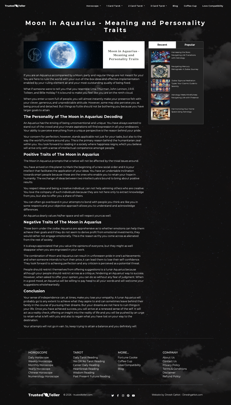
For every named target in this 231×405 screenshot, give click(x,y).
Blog (175, 6)
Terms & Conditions (175, 368)
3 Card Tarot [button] (158, 6)
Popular (190, 44)
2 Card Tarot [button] (135, 6)
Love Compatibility (212, 6)
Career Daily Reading (86, 365)
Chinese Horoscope (40, 372)
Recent (162, 44)
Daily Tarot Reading (85, 357)
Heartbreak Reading (86, 368)
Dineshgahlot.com (192, 394)
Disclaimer (169, 372)
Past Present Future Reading (91, 376)
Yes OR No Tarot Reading (89, 361)
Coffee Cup (190, 6)
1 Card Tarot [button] (114, 6)
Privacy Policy (171, 365)
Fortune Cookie (128, 357)
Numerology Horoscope (43, 376)
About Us (168, 357)
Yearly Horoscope (39, 368)
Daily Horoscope (38, 357)
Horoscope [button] (92, 6)
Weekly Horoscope (40, 361)
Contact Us (169, 361)
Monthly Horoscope (40, 365)
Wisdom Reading (83, 372)
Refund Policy (172, 376)
